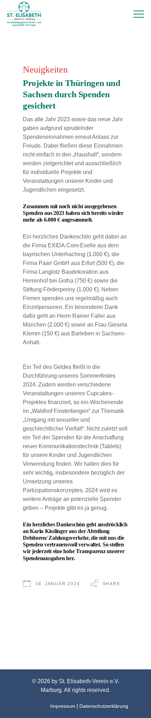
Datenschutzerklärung (103, 706)
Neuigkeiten (45, 69)
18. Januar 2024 (57, 583)
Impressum (62, 706)
